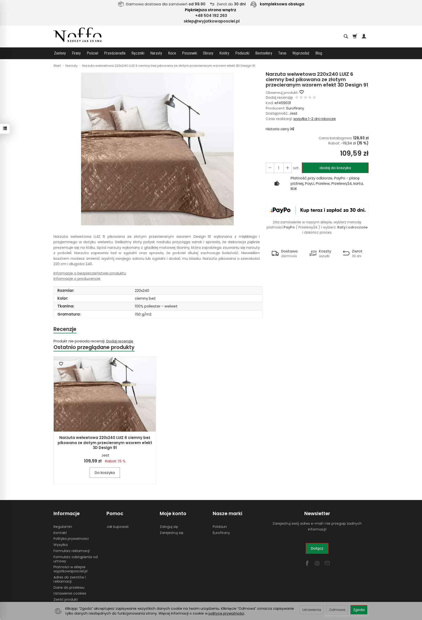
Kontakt (60, 532)
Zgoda (359, 609)
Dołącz (317, 548)
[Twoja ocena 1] (297, 97)
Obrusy (208, 53)
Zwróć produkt (65, 599)
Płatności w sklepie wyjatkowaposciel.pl (70, 569)
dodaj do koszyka (335, 167)
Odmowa (337, 609)
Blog (318, 53)
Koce (172, 53)
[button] (157, 149)
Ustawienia (311, 609)
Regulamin (62, 526)
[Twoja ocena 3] (305, 97)
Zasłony (60, 53)
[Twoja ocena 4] (310, 97)
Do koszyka (105, 472)
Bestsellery (263, 53)
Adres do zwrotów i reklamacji (69, 579)
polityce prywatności (226, 613)
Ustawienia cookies (69, 593)
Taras (282, 53)
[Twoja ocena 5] (314, 97)
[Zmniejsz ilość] (287, 168)
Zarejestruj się (171, 532)
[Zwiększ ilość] (270, 168)
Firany (76, 53)
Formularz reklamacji (71, 550)
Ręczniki (137, 53)
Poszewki (189, 53)
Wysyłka (60, 544)
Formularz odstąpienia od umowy (75, 559)
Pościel (92, 53)
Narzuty (156, 53)
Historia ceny (278, 128)
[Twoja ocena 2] (301, 97)
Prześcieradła (115, 53)
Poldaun (220, 526)
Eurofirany (295, 108)
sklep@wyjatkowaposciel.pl (212, 21)
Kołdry (224, 53)
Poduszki (242, 53)
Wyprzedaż (300, 53)
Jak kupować (117, 526)
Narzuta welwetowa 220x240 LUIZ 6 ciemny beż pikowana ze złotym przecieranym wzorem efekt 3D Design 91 (105, 442)
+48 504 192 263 (211, 15)
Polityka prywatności (71, 538)
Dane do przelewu (68, 587)
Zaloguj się (169, 526)
